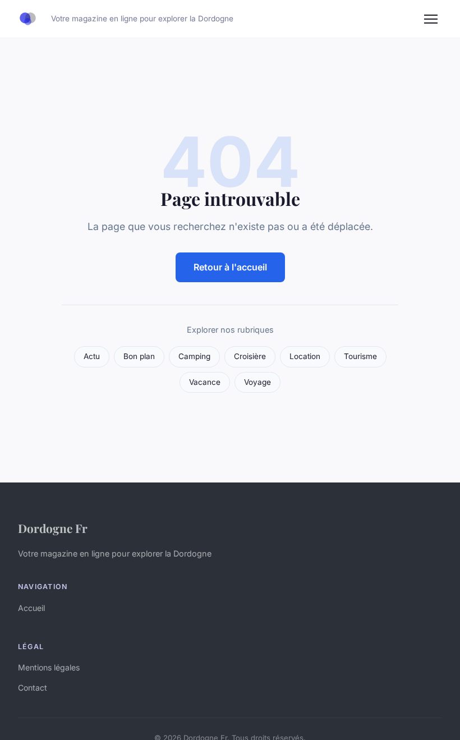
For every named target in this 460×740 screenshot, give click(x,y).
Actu (92, 356)
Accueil (31, 608)
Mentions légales (49, 667)
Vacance (204, 382)
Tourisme (360, 356)
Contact (32, 687)
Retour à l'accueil (230, 267)
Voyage (257, 382)
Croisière (250, 356)
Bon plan (139, 356)
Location (304, 356)
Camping (194, 356)
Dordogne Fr (53, 528)
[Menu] (431, 19)
